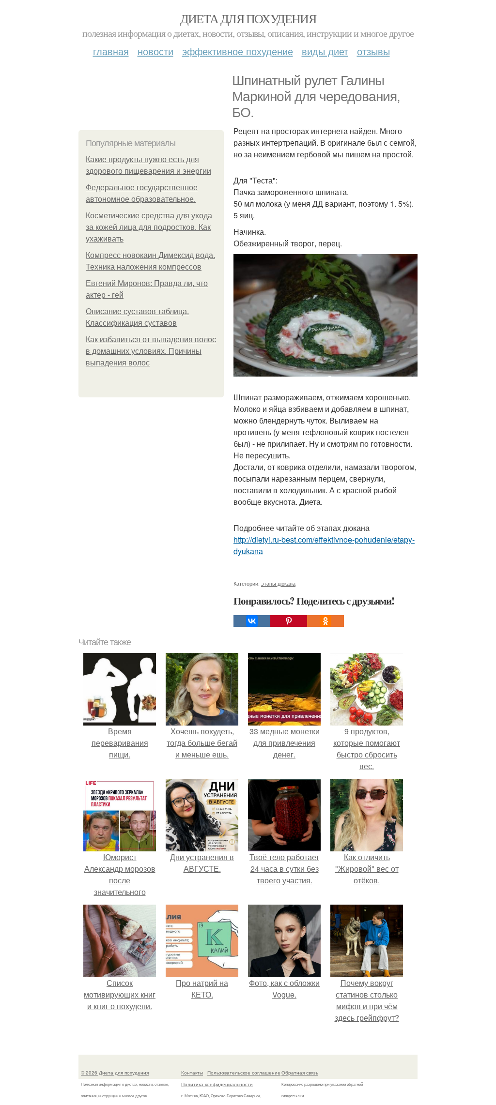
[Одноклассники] (325, 621)
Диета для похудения (248, 18)
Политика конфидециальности (217, 1084)
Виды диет (325, 51)
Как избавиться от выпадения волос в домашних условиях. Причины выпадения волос (151, 351)
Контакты (192, 1072)
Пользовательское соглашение (243, 1072)
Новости (155, 51)
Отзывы (373, 51)
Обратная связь (299, 1072)
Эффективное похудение (237, 51)
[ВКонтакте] (251, 621)
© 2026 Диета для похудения (115, 1072)
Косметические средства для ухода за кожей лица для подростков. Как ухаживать (149, 227)
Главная (111, 51)
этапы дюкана (278, 583)
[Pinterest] (288, 621)
